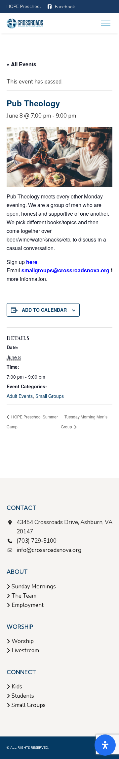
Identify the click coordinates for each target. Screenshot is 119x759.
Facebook (65, 7)
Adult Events (20, 396)
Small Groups (49, 396)
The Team (24, 596)
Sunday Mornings (34, 586)
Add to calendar (44, 309)
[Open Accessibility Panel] (105, 745)
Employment (28, 605)
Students (23, 696)
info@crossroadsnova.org (49, 550)
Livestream (25, 650)
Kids (17, 686)
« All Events (21, 64)
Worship (23, 641)
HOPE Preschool (24, 6)
